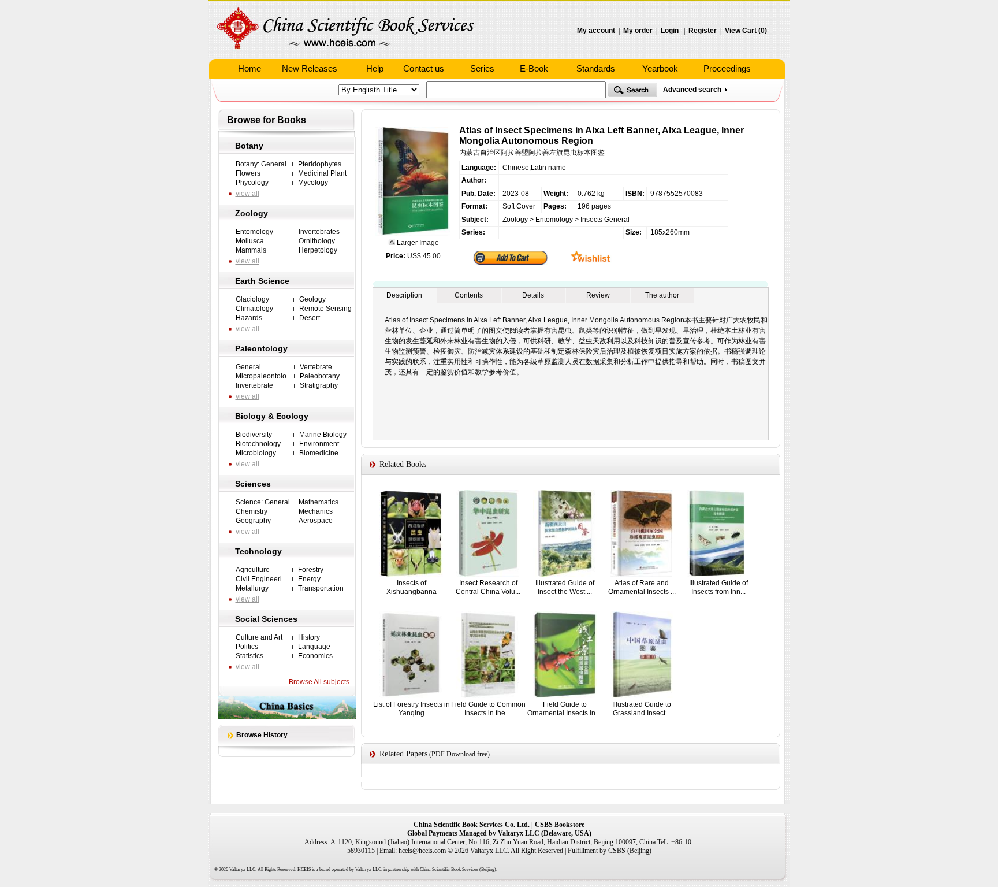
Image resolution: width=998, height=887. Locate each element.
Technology (258, 551)
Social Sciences (266, 619)
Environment (319, 444)
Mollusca (250, 241)
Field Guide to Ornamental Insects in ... (564, 708)
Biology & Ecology (271, 416)
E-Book (534, 68)
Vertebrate (316, 367)
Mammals (251, 250)
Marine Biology (323, 434)
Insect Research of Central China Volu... (488, 587)
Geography (253, 521)
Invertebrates (319, 232)
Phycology (252, 183)
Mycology (313, 183)
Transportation (321, 588)
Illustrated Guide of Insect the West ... (564, 587)
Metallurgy (252, 588)
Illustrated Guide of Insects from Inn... (718, 587)
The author (662, 295)
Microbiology (256, 453)
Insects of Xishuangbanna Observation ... (411, 591)
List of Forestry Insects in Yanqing (411, 708)
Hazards (249, 318)
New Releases (309, 68)
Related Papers (403, 753)
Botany (249, 145)
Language (314, 647)
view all (247, 194)
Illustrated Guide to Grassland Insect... (641, 708)
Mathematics (318, 502)
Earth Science (262, 280)
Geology (312, 299)
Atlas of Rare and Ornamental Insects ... (642, 587)
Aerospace (316, 521)
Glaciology (252, 299)
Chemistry (251, 511)
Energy (309, 579)
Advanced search (692, 90)
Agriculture (253, 570)
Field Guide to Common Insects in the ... (488, 708)
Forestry (310, 570)
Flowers (248, 173)
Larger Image (417, 243)
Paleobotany (320, 376)
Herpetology (318, 250)
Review (598, 295)
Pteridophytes (319, 164)
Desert (309, 318)
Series (482, 68)
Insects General (605, 220)
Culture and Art (259, 637)
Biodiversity (254, 434)
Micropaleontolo (261, 376)
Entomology (254, 232)
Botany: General (261, 164)
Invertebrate (254, 385)
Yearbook (660, 68)
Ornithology (317, 241)
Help (374, 68)
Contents (469, 295)
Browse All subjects (319, 682)
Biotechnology (258, 444)
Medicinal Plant (322, 173)
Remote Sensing (325, 309)
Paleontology (261, 348)
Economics (315, 656)
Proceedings (727, 68)
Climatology (254, 309)
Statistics (249, 656)
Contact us (423, 68)
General (248, 367)
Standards (595, 68)
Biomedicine (318, 453)
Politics (247, 647)
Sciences (253, 483)
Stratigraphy (319, 385)
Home (249, 68)
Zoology (251, 213)
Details (533, 295)
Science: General (263, 502)
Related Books (402, 464)
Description (404, 295)
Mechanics (316, 511)
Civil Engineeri (259, 579)
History (309, 637)
